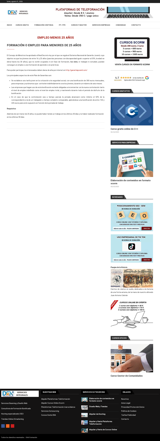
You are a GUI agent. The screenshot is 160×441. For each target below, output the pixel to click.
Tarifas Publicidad (128, 415)
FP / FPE (62, 25)
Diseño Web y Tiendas (98, 407)
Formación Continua (43, 25)
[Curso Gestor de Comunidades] (132, 358)
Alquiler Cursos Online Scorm (52, 403)
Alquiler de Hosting (97, 414)
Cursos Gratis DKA (48, 415)
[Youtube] (12, 426)
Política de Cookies (128, 411)
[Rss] (8, 426)
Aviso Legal (125, 403)
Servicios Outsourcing (50, 411)
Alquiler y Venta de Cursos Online (103, 430)
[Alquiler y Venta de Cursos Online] (84, 430)
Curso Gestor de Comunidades (127, 375)
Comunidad (121, 25)
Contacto (136, 25)
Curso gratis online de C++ (124, 129)
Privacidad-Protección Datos (132, 407)
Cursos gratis (22, 25)
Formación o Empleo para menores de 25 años (44, 45)
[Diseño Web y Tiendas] (84, 407)
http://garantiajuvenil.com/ (76, 70)
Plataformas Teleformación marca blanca (58, 407)
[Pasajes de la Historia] (132, 278)
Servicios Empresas (101, 25)
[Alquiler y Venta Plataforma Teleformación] (84, 422)
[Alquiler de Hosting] (84, 415)
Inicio (9, 25)
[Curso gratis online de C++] (132, 111)
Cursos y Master (78, 25)
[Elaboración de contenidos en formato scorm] (132, 163)
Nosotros (125, 399)
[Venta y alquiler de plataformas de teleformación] (103, 8)
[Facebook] (3, 426)
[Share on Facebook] (55, 125)
